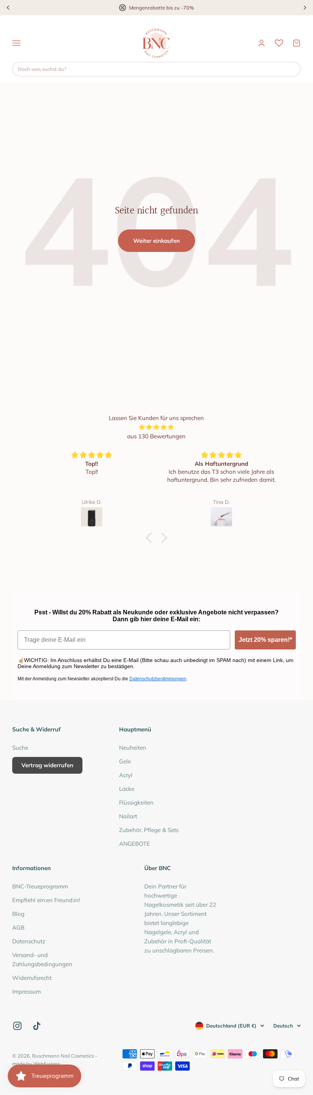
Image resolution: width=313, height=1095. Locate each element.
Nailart (128, 816)
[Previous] (8, 7)
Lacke (126, 788)
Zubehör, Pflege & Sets (149, 830)
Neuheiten (132, 747)
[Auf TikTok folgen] (37, 1026)
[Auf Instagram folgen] (17, 1026)
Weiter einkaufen (156, 240)
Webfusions (46, 1064)
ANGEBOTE (134, 843)
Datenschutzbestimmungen (157, 678)
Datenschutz (28, 941)
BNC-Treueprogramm (40, 886)
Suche (20, 747)
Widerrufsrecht (32, 977)
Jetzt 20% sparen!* (265, 639)
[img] (156, 427)
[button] (150, 537)
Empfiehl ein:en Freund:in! (46, 900)
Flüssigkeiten (136, 802)
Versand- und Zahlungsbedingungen (42, 959)
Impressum (26, 991)
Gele (125, 761)
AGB (18, 927)
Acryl (125, 775)
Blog (18, 913)
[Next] (305, 7)
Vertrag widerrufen (47, 765)
